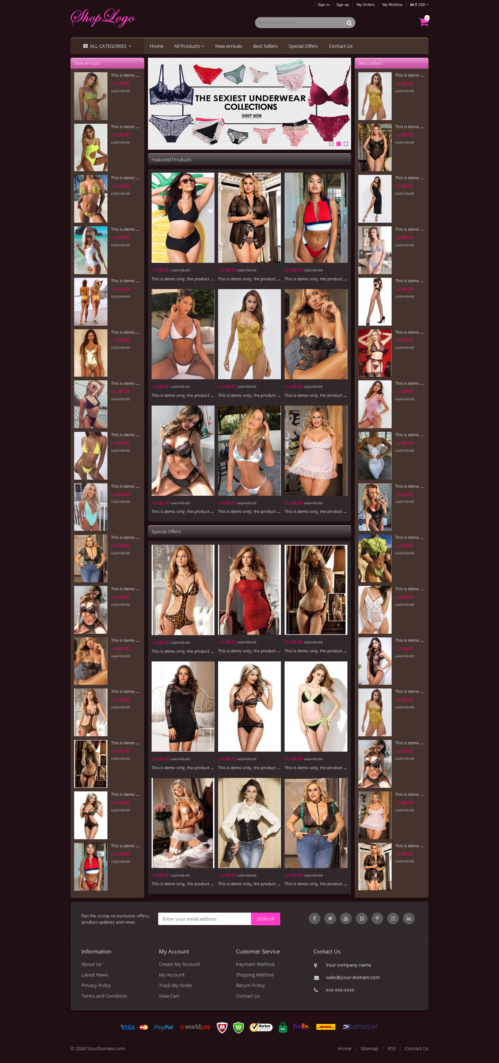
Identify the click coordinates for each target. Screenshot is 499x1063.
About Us (91, 964)
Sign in (324, 4)
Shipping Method (255, 974)
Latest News (94, 974)
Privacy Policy (96, 985)
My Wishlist (392, 4)
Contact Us (341, 46)
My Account (172, 974)
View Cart (169, 996)
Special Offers (303, 46)
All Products (187, 46)
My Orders (366, 4)
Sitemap (369, 1048)
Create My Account (179, 964)
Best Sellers (265, 46)
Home (156, 46)
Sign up (342, 4)
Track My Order (176, 985)
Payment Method (255, 964)
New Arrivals (228, 46)
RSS (392, 1048)
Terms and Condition (104, 996)
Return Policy (250, 985)
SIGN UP (265, 919)
